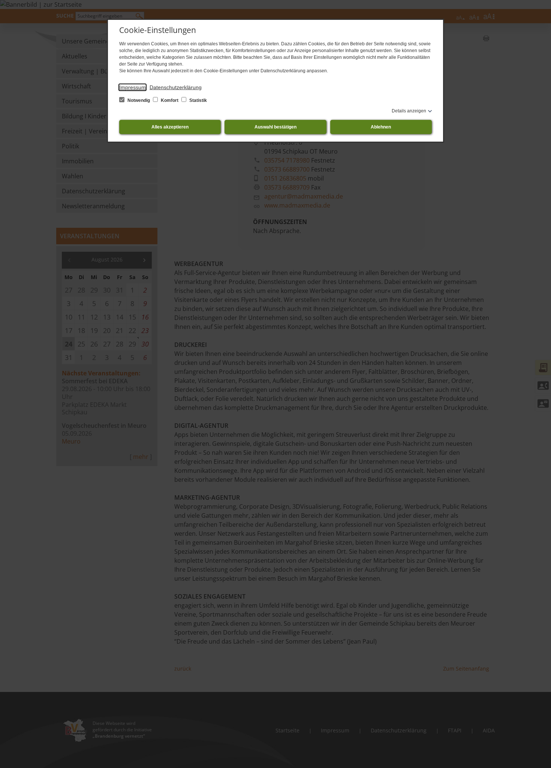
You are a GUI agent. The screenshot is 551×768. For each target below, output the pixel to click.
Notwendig (138, 100)
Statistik (197, 100)
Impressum (132, 87)
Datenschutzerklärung (176, 87)
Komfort (170, 100)
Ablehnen (381, 127)
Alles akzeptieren (170, 127)
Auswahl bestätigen (275, 127)
